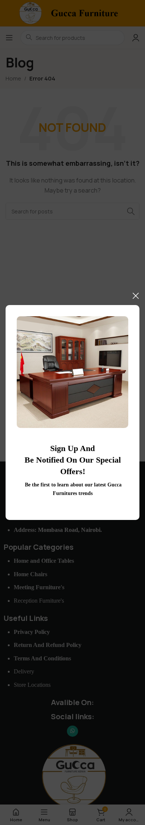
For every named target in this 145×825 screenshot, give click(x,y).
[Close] (135, 295)
